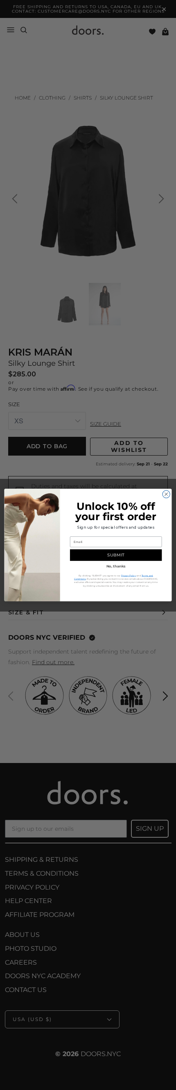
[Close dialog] (166, 494)
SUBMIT (115, 555)
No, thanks (116, 566)
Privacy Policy (128, 575)
